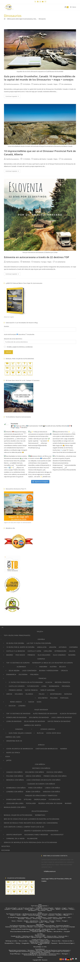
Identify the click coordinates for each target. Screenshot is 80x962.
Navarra (72, 655)
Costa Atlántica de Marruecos (19, 749)
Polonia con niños (14, 776)
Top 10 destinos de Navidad (18, 713)
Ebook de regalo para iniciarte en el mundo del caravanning (31, 823)
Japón (8, 760)
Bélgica (62, 667)
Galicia (72, 651)
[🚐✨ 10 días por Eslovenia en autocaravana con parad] (40, 442)
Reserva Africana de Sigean (50, 803)
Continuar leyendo (13, 96)
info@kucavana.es (50, 871)
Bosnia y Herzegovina (48, 671)
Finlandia (34, 674)
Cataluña (48, 651)
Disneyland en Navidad (16, 717)
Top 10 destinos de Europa (17, 663)
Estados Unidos (47, 729)
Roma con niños (33, 792)
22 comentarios (60, 262)
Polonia (53, 698)
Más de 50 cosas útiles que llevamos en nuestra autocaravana (31, 819)
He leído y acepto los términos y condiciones (20, 347)
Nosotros (5, 846)
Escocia (12, 706)
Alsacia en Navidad (68, 713)
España (41, 639)
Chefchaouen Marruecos (46, 749)
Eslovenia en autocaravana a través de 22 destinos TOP (36, 257)
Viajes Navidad (40, 710)
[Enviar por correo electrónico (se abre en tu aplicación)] (45, 2)
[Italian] (71, 959)
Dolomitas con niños (34, 772)
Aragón (52, 647)
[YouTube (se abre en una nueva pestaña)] (42, 2)
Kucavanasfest (57, 835)
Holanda (19, 694)
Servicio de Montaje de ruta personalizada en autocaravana (30, 842)
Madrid (9, 655)
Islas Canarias (59, 655)
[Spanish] (77, 959)
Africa (41, 745)
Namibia (63, 749)
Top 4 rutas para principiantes (17, 635)
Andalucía (41, 647)
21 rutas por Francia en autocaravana (26, 682)
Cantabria (73, 647)
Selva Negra (14, 671)
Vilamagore (32, 838)
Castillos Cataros (16, 686)
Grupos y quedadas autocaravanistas (40, 831)
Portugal (64, 698)
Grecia (9, 694)
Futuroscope (33, 686)
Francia (42, 678)
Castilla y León (34, 651)
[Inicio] (4, 19)
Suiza (39, 702)
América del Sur (12, 737)
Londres (21, 706)
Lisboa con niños (52, 788)
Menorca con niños (15, 780)
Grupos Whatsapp (14, 835)
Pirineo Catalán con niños (55, 776)
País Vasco (20, 655)
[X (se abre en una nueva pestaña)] (35, 2)
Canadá (49, 84)
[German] (68, 959)
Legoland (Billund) (14, 803)
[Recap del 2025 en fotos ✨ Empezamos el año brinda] (64, 442)
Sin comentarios (66, 84)
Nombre (6, 326)
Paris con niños (35, 788)
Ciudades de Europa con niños (41, 784)
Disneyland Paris (13, 799)
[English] (63, 959)
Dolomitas (42, 698)
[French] (66, 959)
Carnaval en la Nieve (15, 838)
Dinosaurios (42, 19)
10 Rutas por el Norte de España (20, 647)
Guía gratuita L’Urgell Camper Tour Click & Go (24, 827)
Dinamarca (11, 674)
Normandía (54, 686)
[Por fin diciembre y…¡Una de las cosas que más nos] (64, 466)
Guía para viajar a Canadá (20, 733)
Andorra (43, 667)
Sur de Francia (31, 690)
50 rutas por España (15, 643)
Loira (43, 686)
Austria (53, 667)
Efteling (27, 799)
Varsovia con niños (51, 792)
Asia (7, 756)
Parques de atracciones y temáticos (40, 795)
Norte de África (13, 753)
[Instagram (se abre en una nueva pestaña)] (40, 2)
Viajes (55, 84)
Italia (41, 694)
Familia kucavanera (12, 84)
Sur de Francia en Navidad (59, 721)
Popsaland (31, 803)
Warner (68, 803)
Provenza (66, 686)
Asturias (62, 647)
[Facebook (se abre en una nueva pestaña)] (37, 2)
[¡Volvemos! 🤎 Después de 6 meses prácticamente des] (15, 442)
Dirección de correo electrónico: (13, 339)
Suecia (31, 702)
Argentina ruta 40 (14, 741)
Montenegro (55, 694)
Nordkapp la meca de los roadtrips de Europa (52, 663)
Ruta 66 (40, 733)
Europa (43, 262)
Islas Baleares (44, 655)
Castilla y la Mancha (15, 651)
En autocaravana (39, 811)
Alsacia (48, 682)
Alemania (21, 667)
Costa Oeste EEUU (53, 733)
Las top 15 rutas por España (39, 643)
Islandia (29, 694)
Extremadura (60, 651)
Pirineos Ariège (15, 690)
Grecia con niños (33, 776)
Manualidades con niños (15, 807)
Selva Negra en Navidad (34, 721)
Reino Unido (15, 702)
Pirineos (31, 655)
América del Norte (40, 84)
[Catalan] (61, 959)
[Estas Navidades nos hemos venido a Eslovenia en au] (15, 466)
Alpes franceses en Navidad (45, 713)
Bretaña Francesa (62, 682)
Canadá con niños (14, 772)
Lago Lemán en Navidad (61, 717)
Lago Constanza (29, 671)
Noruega (68, 694)
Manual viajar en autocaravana (18, 815)
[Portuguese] (73, 959)
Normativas (40, 815)
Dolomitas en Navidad (38, 717)
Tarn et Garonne (47, 690)
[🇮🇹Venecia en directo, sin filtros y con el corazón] (40, 466)
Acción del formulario (10, 334)
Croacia (64, 671)
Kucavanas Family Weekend (36, 835)
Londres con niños (14, 792)
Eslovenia (37, 262)
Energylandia (40, 799)
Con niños (39, 764)
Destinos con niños (40, 768)
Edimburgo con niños (15, 788)
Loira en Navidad (13, 721)
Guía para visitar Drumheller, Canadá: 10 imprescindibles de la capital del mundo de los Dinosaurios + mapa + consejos (39, 78)
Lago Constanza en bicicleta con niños (43, 780)
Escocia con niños (55, 772)
